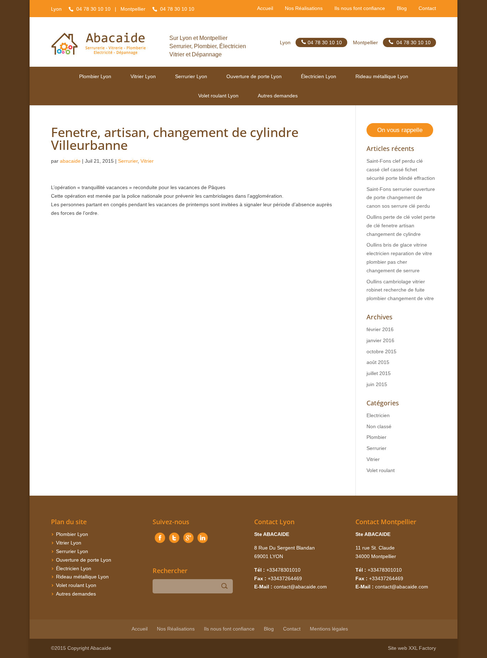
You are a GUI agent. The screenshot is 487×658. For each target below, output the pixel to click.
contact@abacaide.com (300, 586)
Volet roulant (380, 470)
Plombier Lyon (95, 76)
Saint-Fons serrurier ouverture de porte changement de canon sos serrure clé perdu (400, 197)
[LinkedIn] (202, 543)
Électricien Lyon (318, 76)
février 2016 (380, 329)
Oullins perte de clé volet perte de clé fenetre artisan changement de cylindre (400, 225)
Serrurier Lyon (191, 76)
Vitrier (147, 161)
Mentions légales (329, 629)
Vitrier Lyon (143, 76)
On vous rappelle (399, 130)
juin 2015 (376, 384)
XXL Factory (422, 648)
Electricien (378, 415)
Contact (427, 8)
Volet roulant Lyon (218, 95)
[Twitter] (174, 543)
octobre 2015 (381, 351)
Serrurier (128, 161)
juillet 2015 (378, 373)
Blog (402, 8)
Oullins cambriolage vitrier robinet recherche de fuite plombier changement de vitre (400, 290)
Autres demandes (278, 95)
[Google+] (188, 543)
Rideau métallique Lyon (381, 76)
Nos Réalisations (304, 8)
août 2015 (377, 362)
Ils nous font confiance (359, 8)
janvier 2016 (380, 340)
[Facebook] (160, 543)
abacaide (70, 161)
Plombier (376, 437)
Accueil (265, 8)
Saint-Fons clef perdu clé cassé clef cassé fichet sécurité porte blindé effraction (400, 169)
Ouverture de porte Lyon (254, 76)
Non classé (378, 426)
